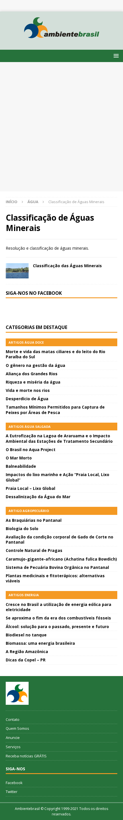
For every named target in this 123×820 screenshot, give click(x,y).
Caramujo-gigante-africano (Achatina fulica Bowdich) (61, 559)
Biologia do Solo (22, 528)
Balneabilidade (21, 466)
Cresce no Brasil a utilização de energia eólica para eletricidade (58, 607)
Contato (12, 719)
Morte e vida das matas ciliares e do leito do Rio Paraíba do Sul (55, 354)
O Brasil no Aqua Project (30, 449)
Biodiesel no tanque (26, 635)
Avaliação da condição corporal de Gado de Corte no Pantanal (59, 539)
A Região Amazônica (27, 651)
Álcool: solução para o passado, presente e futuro (57, 626)
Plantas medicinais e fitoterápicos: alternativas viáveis (55, 578)
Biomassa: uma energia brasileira (40, 643)
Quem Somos (17, 728)
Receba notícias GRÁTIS (26, 756)
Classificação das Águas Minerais (67, 265)
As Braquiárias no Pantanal (33, 520)
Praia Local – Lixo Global (30, 488)
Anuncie (13, 737)
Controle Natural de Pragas (34, 550)
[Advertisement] (61, 126)
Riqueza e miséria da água (33, 382)
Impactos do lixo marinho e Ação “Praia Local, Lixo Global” (57, 477)
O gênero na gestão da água (35, 365)
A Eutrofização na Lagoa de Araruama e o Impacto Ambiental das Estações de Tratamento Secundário (59, 438)
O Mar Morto (19, 458)
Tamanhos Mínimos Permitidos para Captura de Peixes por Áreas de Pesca (55, 409)
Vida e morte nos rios (28, 390)
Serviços (13, 746)
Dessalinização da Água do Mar (38, 496)
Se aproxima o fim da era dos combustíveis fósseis (58, 618)
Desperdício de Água (27, 398)
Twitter (11, 791)
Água (32, 201)
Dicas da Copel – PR (25, 660)
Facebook (14, 782)
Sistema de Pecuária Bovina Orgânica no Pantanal (57, 567)
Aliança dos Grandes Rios (31, 373)
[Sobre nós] (17, 693)
